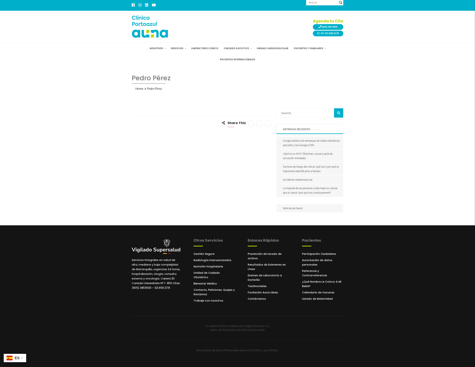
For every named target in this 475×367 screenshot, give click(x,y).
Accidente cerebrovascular (297, 179)
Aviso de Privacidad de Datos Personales (237, 330)
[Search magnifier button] (340, 2)
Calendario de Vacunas (318, 292)
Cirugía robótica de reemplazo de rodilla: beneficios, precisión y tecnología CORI (311, 143)
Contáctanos (257, 299)
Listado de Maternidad (317, 299)
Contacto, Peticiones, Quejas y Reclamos (214, 292)
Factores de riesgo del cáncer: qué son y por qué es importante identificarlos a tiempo (311, 169)
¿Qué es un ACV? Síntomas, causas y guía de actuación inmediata (307, 156)
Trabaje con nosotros (208, 300)
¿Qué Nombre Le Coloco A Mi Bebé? (321, 284)
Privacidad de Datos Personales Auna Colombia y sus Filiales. (237, 350)
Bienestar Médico (205, 283)
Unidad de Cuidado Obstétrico (207, 275)
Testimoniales (257, 286)
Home (139, 89)
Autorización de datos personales (317, 262)
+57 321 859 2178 (329, 33)
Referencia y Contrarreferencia (314, 273)
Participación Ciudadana (319, 254)
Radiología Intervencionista (212, 260)
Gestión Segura (204, 254)
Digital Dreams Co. (257, 326)
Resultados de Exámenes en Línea (267, 267)
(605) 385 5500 (329, 27)
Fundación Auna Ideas (263, 292)
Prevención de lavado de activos (264, 256)
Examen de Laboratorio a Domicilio (265, 278)
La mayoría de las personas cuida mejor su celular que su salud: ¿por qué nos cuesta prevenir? (310, 190)
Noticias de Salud (292, 208)
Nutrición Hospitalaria (208, 266)
